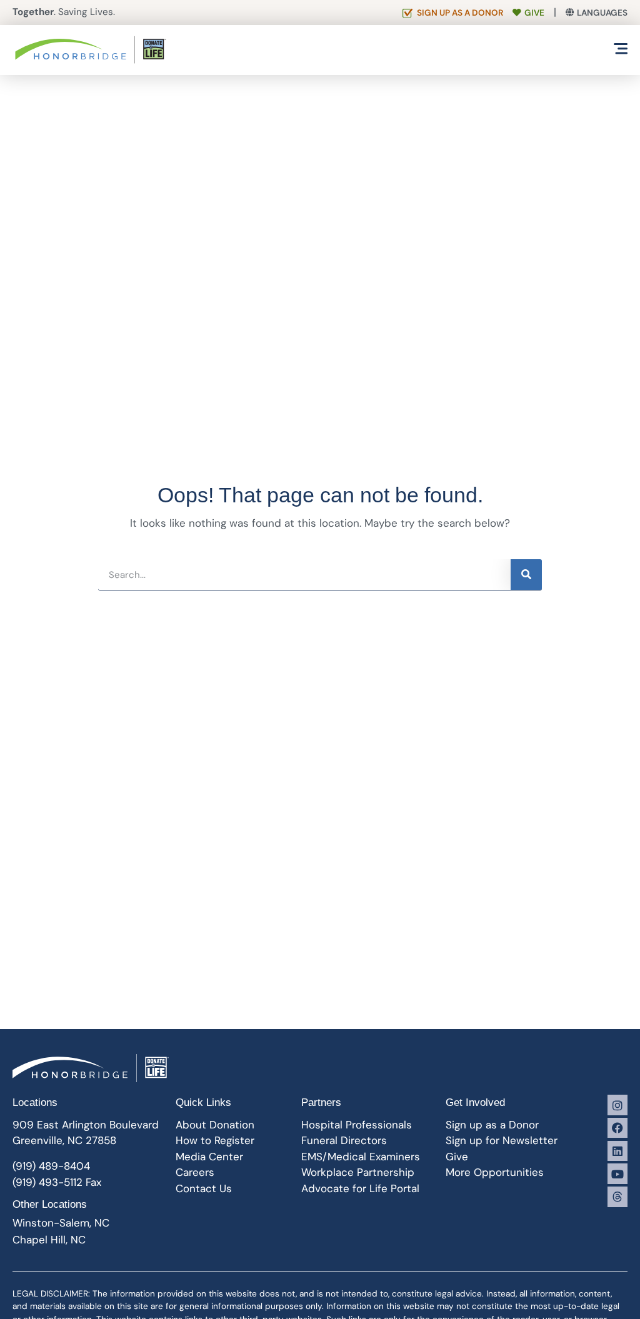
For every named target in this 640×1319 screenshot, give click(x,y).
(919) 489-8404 (51, 1166)
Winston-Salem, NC (60, 1223)
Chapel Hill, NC (49, 1240)
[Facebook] (618, 1128)
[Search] (526, 574)
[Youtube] (618, 1173)
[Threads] (618, 1197)
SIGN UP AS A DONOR (460, 12)
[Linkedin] (618, 1151)
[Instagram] (618, 1105)
